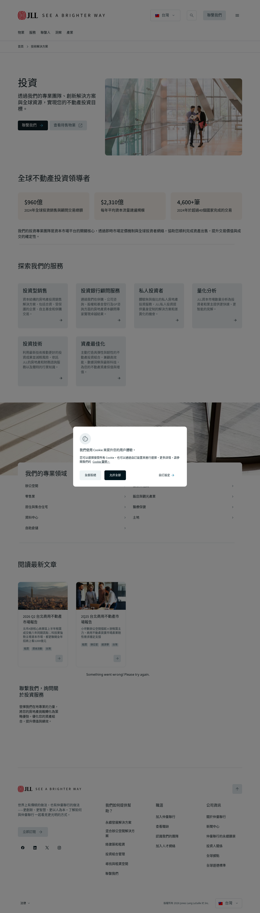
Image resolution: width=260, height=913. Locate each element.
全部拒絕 (90, 475)
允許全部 (115, 475)
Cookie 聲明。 (101, 462)
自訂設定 (167, 475)
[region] (130, 457)
